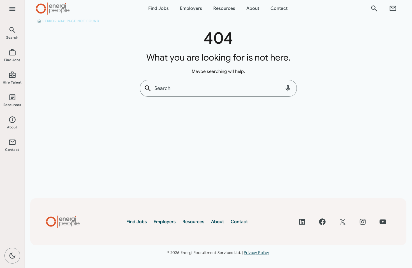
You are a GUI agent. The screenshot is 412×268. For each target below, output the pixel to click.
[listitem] (12, 32)
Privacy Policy (256, 252)
